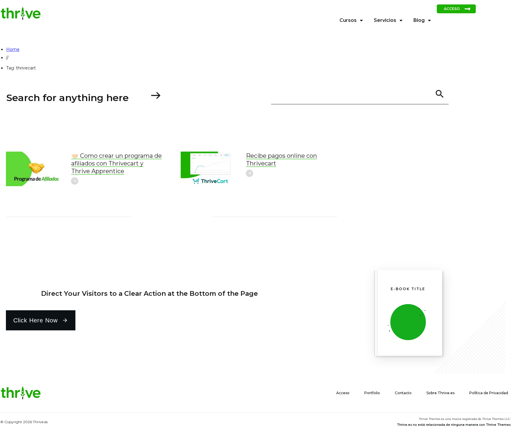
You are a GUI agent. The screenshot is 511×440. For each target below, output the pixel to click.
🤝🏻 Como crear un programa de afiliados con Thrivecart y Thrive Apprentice (116, 163)
